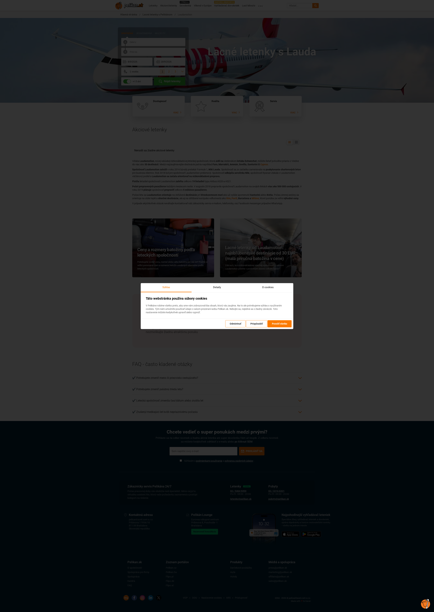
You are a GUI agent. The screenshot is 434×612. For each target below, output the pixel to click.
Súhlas (166, 287)
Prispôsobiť (256, 323)
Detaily (217, 287)
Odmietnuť (235, 323)
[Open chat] (425, 603)
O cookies (268, 287)
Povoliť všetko (279, 323)
